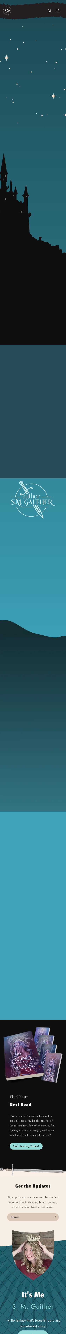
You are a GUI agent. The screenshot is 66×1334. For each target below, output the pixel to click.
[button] (7, 11)
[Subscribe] (55, 1217)
